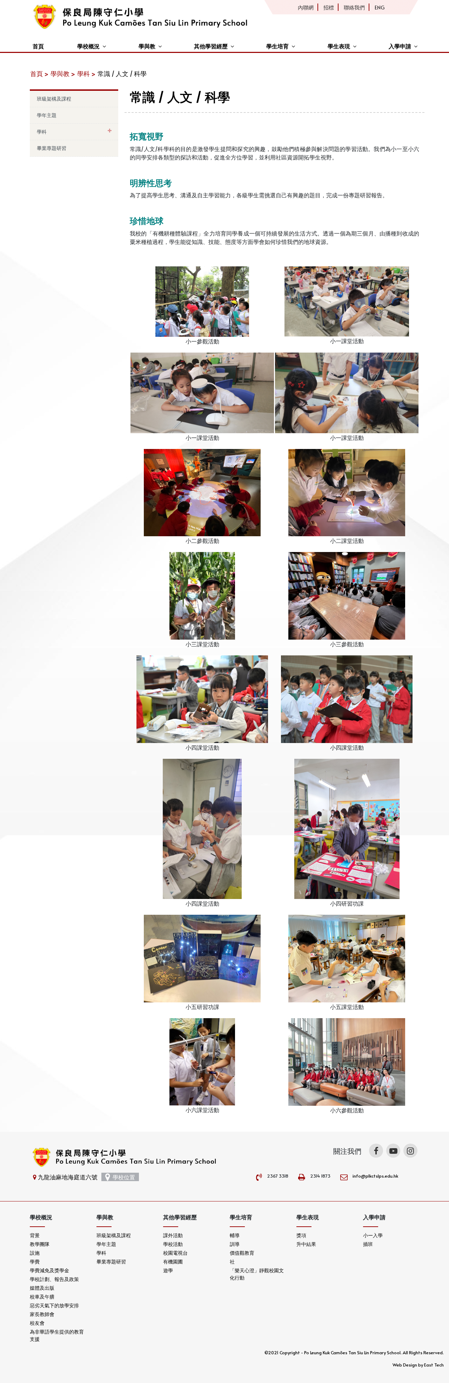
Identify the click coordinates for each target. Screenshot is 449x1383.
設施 (35, 1252)
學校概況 (88, 46)
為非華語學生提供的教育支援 (57, 1335)
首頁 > (39, 73)
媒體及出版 (42, 1288)
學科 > (86, 73)
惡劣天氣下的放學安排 (54, 1305)
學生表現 (339, 46)
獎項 (301, 1235)
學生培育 (277, 46)
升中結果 (306, 1244)
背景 (35, 1235)
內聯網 (306, 7)
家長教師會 (42, 1314)
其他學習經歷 (211, 46)
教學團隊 (39, 1244)
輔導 (235, 1235)
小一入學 (373, 1235)
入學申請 (400, 46)
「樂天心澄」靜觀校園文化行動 (257, 1274)
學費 (35, 1261)
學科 (42, 131)
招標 (328, 7)
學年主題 (46, 115)
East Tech (434, 1365)
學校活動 (173, 1244)
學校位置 (124, 1177)
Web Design (405, 1365)
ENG (379, 7)
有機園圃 (173, 1261)
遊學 (168, 1270)
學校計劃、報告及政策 (54, 1279)
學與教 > (63, 73)
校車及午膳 (42, 1296)
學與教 (147, 46)
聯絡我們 (354, 7)
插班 (368, 1244)
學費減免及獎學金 (49, 1270)
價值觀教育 (242, 1252)
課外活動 (173, 1235)
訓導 (235, 1244)
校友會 (37, 1323)
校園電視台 (175, 1252)
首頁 (38, 46)
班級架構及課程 (54, 98)
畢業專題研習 (51, 148)
